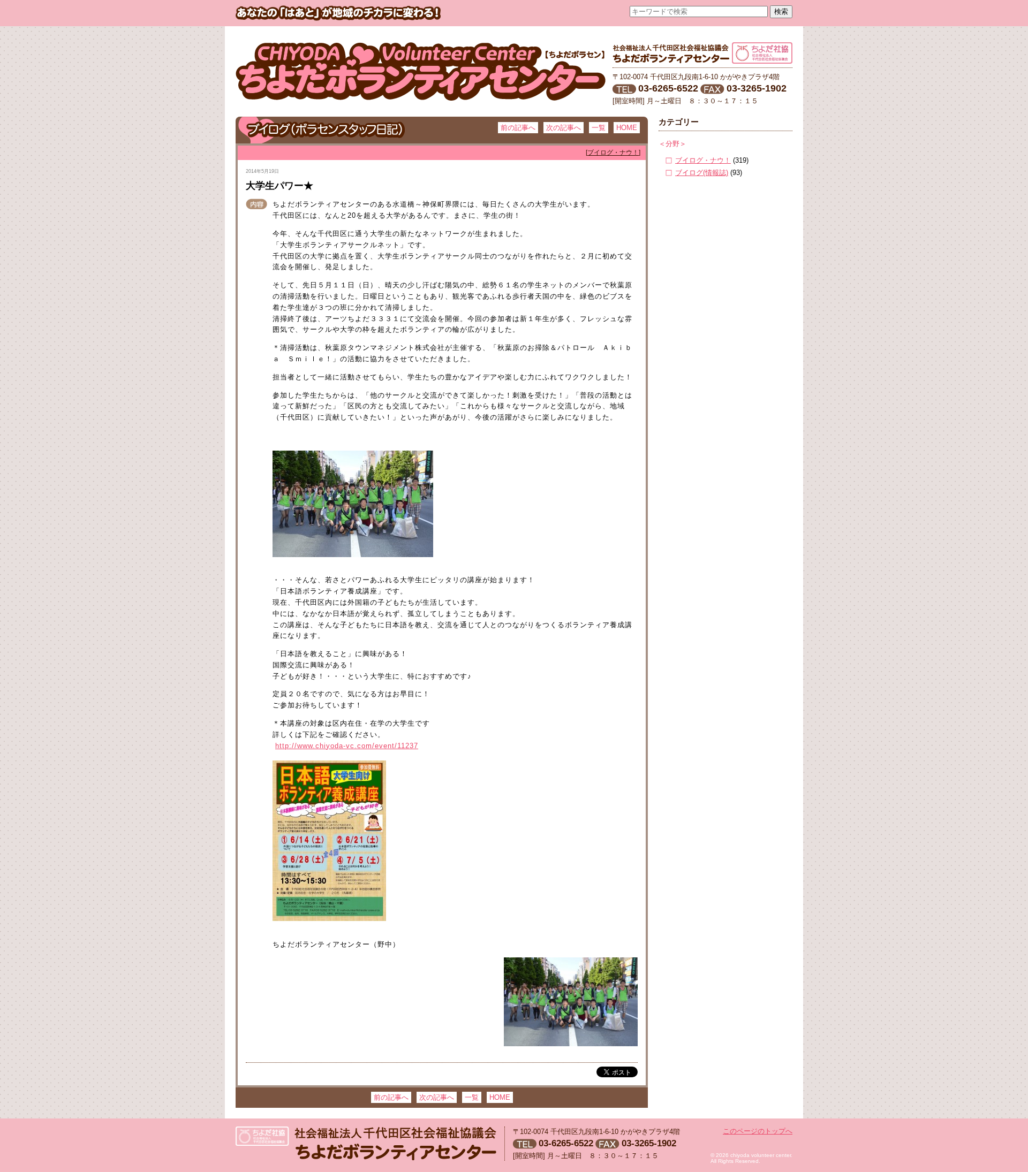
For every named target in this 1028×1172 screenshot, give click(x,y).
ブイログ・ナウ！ (703, 160)
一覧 (599, 128)
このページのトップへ (757, 1131)
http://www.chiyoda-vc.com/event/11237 (346, 746)
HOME (626, 128)
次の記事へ (563, 128)
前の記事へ (518, 128)
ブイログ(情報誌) (701, 173)
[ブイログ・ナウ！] (613, 152)
